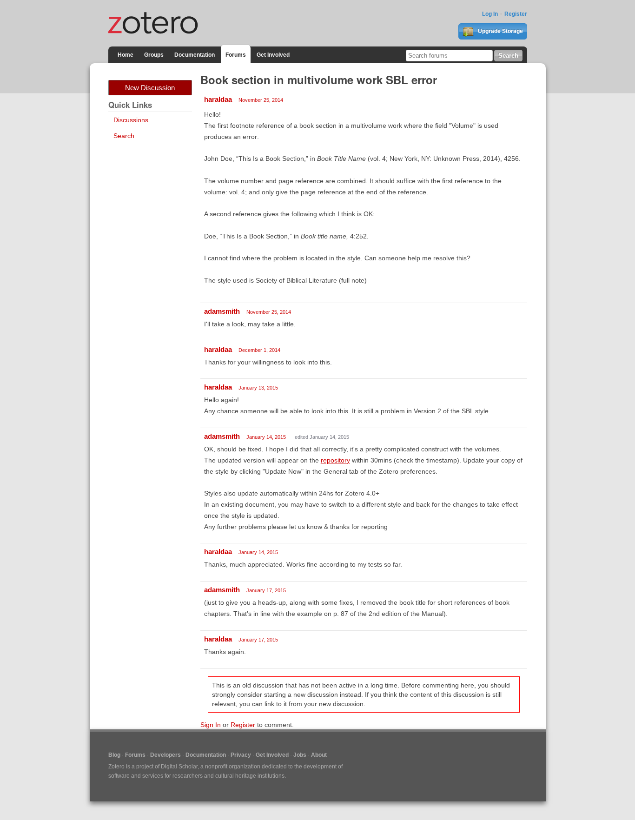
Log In (490, 14)
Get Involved (273, 55)
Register (515, 14)
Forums (235, 55)
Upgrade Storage (499, 31)
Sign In (210, 724)
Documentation (194, 55)
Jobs (299, 755)
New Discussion (150, 88)
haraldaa (218, 99)
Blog (114, 755)
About (319, 755)
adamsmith (222, 311)
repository (335, 460)
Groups (154, 55)
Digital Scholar (179, 766)
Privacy (241, 755)
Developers (165, 755)
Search (123, 135)
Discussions (130, 120)
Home (125, 55)
